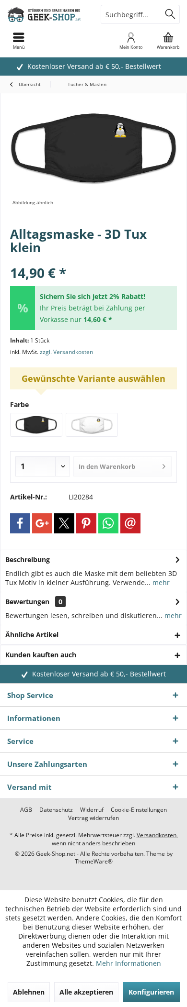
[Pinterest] (86, 523)
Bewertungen (27, 601)
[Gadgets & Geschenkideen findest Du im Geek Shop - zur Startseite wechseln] (46, 14)
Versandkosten (156, 835)
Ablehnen (29, 991)
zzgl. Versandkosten (66, 352)
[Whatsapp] (108, 523)
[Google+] (42, 523)
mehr (160, 582)
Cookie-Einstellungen (139, 810)
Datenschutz (56, 810)
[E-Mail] (130, 523)
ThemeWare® (94, 861)
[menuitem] (168, 40)
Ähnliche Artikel (31, 634)
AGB (26, 810)
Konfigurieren (151, 991)
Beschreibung (27, 559)
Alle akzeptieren (86, 991)
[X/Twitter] (64, 523)
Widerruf (92, 810)
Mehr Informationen (128, 963)
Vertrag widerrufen (93, 818)
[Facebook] (20, 523)
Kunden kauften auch (40, 654)
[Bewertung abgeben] (93, 260)
